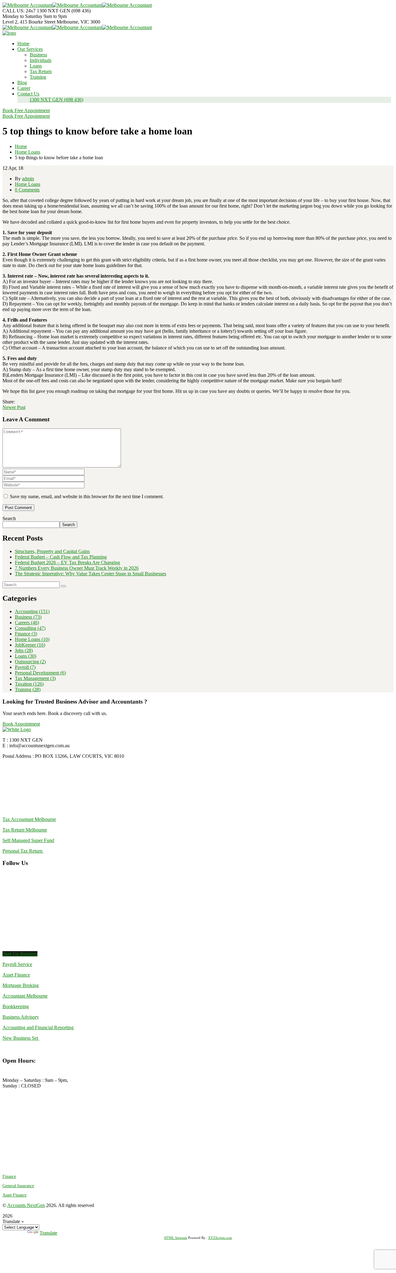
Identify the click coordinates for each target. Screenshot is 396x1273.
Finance (26, 633)
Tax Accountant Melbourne (29, 819)
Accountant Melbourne (25, 996)
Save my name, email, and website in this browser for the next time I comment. (87, 496)
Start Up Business (19, 953)
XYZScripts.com (220, 1238)
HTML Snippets (175, 1238)
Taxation (29, 684)
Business (28, 617)
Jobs (24, 650)
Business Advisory (20, 1017)
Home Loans (27, 152)
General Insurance (18, 1185)
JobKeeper (30, 644)
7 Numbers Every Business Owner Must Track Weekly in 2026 (77, 568)
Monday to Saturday (23, 16)
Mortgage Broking (20, 985)
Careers (27, 622)
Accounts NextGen (26, 1205)
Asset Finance (16, 974)
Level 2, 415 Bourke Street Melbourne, (40, 21)
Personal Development (40, 672)
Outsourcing (30, 661)
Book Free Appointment (26, 110)
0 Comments (27, 189)
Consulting (30, 628)
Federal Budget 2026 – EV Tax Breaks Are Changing (67, 562)
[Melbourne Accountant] (27, 5)
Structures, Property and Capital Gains (52, 551)
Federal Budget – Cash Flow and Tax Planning (61, 557)
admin (28, 178)
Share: (8, 401)
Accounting (32, 611)
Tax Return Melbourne (24, 829)
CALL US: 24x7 (19, 10)
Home (21, 146)
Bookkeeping (15, 1006)
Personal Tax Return (23, 851)
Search (9, 518)
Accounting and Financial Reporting (38, 1027)
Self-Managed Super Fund (28, 840)
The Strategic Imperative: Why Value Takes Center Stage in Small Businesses (90, 573)
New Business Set (20, 1038)
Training (28, 689)
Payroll (25, 667)
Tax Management (35, 678)
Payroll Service (17, 964)
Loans (25, 656)
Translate (48, 1233)
